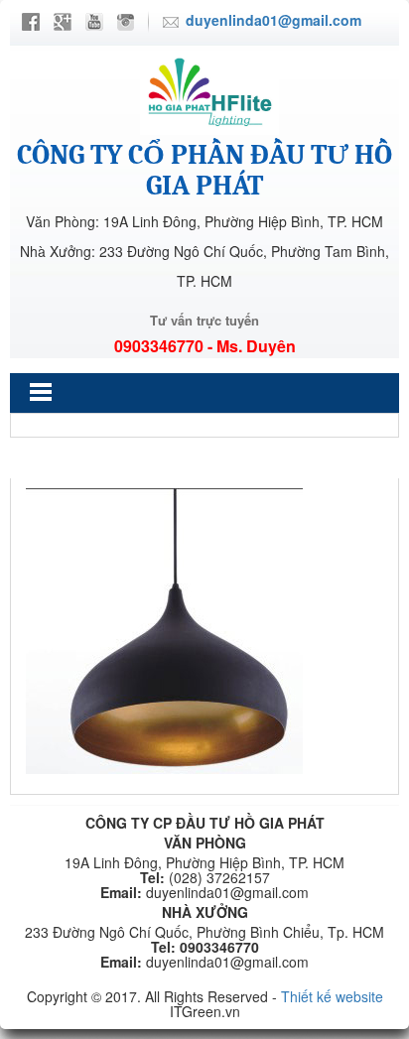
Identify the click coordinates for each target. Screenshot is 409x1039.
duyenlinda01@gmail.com (273, 20)
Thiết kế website (332, 996)
